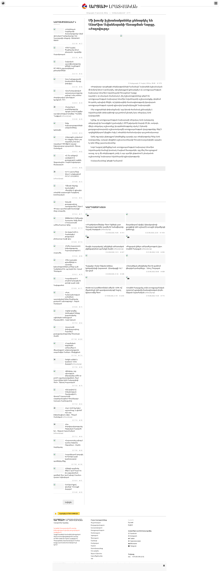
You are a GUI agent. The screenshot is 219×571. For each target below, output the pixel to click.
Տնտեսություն (95, 533)
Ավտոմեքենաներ (97, 556)
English (130, 525)
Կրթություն (94, 535)
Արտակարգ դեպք (97, 548)
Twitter (132, 538)
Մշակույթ (94, 541)
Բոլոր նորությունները (99, 520)
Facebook (133, 533)
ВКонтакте (133, 543)
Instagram (133, 536)
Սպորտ (93, 546)
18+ (92, 559)
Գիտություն (95, 538)
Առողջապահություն (97, 530)
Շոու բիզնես (95, 551)
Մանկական (95, 543)
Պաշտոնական (96, 523)
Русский (130, 522)
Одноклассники (135, 541)
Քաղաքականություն (97, 525)
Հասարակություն (96, 528)
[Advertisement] (109, 567)
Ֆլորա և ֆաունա (96, 553)
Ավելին (68, 502)
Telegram (133, 546)
